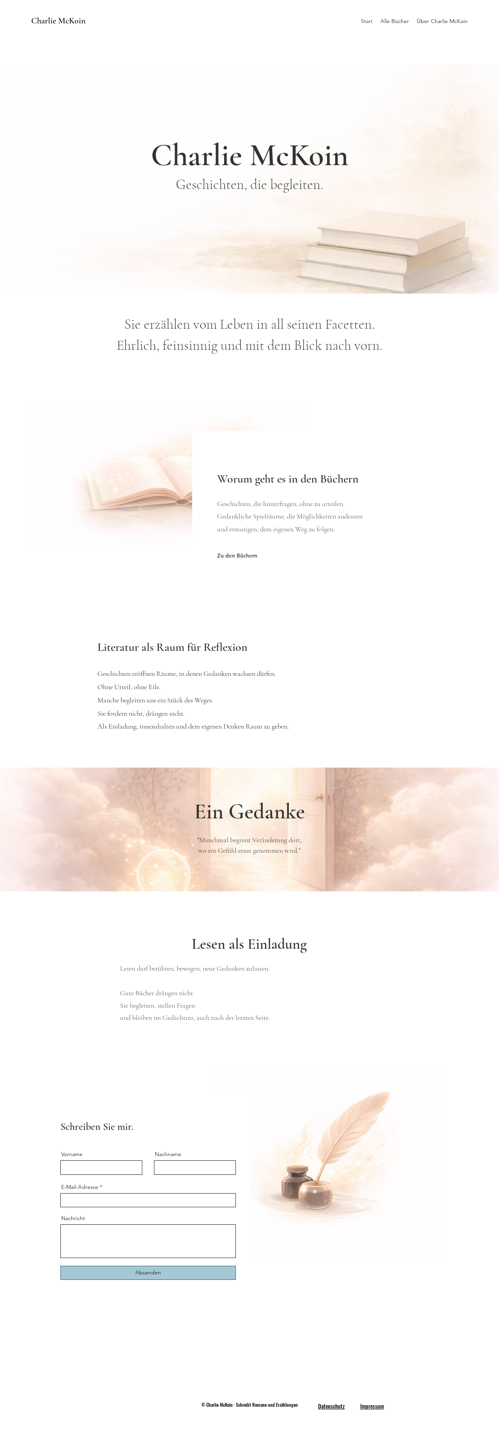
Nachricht (73, 1218)
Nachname (168, 1154)
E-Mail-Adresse (79, 1187)
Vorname (72, 1154)
